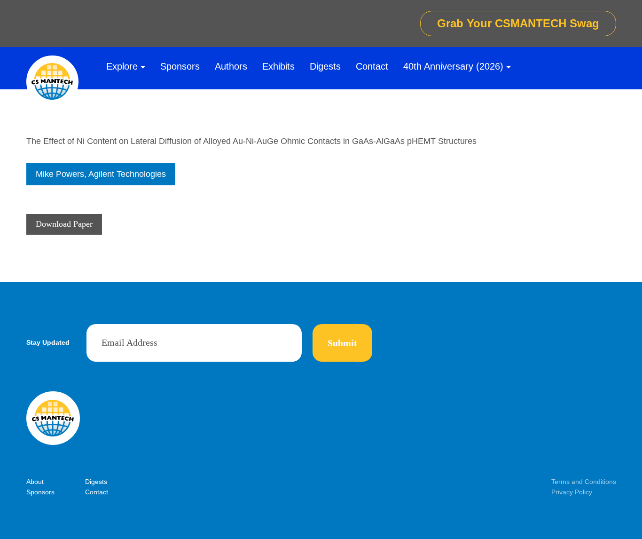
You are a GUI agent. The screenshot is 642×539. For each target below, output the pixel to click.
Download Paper (64, 224)
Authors (231, 66)
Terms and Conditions (583, 481)
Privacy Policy (571, 492)
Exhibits (278, 66)
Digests (325, 66)
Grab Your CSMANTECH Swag (518, 23)
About (35, 481)
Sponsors (180, 66)
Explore (122, 66)
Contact (372, 66)
